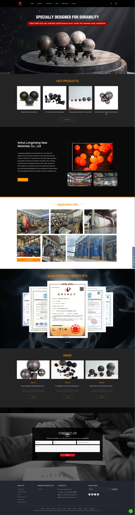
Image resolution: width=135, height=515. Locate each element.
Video (19, 494)
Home (32, 3)
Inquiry (85, 508)
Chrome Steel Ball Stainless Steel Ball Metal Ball (106, 113)
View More (67, 119)
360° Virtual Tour (22, 497)
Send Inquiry (65, 3)
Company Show (22, 492)
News (57, 3)
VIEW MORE (23, 179)
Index (74, 508)
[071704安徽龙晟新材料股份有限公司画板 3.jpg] (67, 40)
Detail (33, 397)
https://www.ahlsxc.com (70, 497)
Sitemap (80, 508)
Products (48, 508)
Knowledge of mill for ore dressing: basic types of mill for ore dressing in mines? (79, 386)
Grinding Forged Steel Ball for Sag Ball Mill (80, 112)
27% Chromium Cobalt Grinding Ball (54, 112)
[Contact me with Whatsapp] (75, 492)
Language (91, 508)
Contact (73, 3)
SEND (115, 489)
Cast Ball (40, 489)
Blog (64, 508)
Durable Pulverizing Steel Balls (29, 112)
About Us (48, 3)
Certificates (21, 489)
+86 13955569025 (69, 492)
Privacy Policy (80, 510)
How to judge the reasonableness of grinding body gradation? (39, 386)
